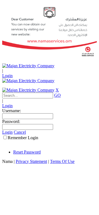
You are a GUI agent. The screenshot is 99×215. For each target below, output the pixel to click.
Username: (11, 110)
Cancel (20, 132)
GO (57, 95)
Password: (11, 121)
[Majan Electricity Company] (28, 65)
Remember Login (23, 137)
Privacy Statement (31, 161)
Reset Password (27, 152)
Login (7, 75)
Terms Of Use (62, 161)
